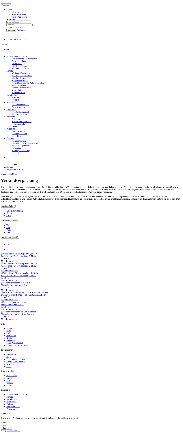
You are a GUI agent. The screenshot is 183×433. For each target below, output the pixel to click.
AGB (8, 357)
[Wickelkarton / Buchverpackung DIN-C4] (19, 273)
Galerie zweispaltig (14, 211)
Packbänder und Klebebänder (24, 59)
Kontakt (15, 153)
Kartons (9, 71)
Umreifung (16, 136)
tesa (8, 380)
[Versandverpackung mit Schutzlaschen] (18, 312)
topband (9, 383)
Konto (9, 338)
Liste (8, 215)
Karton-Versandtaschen (21, 121)
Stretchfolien (11, 95)
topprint (9, 385)
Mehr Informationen (9, 261)
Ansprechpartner (19, 141)
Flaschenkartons (18, 92)
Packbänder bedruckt (21, 61)
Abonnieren (6, 428)
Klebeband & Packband (16, 56)
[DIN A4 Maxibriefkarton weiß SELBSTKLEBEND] (24, 292)
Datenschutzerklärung (15, 359)
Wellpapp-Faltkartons (21, 73)
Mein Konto (17, 12)
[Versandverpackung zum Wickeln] (16, 283)
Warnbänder (17, 63)
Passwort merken (16, 27)
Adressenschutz (18, 107)
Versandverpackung (20, 85)
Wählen (10, 220)
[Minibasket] (2, 35)
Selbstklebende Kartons (22, 75)
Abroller (15, 100)
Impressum (11, 354)
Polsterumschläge (19, 119)
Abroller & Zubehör (20, 68)
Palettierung (11, 129)
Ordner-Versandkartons (21, 88)
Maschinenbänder (19, 66)
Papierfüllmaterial (19, 114)
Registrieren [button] (22, 30)
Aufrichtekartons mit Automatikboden (28, 83)
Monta (9, 378)
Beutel (14, 126)
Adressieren (11, 102)
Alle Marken (11, 375)
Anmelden (6, 5)
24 (7, 247)
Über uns (10, 138)
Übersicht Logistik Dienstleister (25, 143)
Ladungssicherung (19, 133)
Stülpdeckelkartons (20, 80)
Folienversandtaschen (21, 124)
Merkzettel (10, 340)
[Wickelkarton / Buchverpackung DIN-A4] (19, 254)
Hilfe (8, 331)
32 (7, 249)
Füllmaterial (11, 109)
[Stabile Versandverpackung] (13, 302)
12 (10, 237)
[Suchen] (2, 47)
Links (8, 333)
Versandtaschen (13, 117)
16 (7, 244)
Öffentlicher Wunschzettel (17, 345)
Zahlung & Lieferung (21, 150)
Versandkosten (13, 431)
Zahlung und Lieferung (16, 362)
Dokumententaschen (20, 104)
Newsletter (16, 148)
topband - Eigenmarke (21, 146)
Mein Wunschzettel (14, 343)
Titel (8, 225)
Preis (8, 230)
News (8, 366)
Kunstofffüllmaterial (20, 112)
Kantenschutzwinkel (20, 131)
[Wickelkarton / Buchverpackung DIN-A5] (19, 263)
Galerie (8, 206)
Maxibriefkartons (19, 78)
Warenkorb (11, 335)
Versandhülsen (18, 90)
